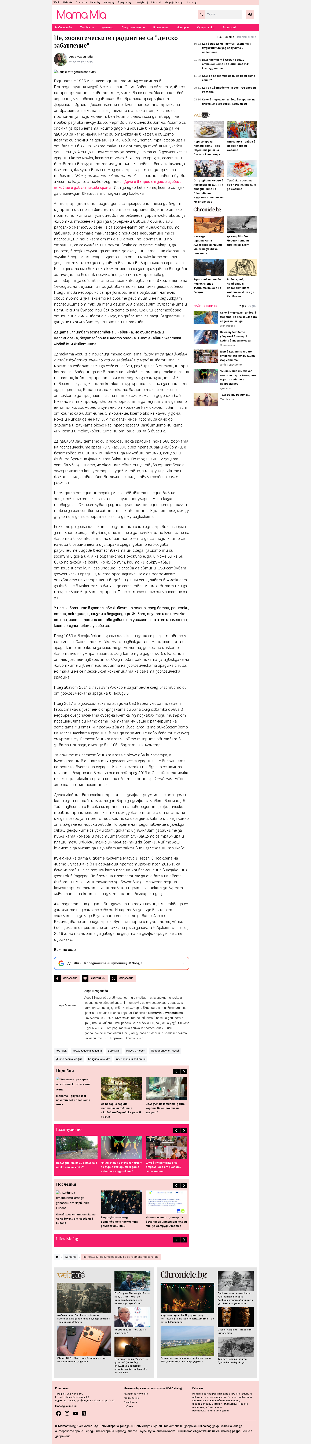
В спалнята (160, 27)
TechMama (87, 27)
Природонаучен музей (165, 1050)
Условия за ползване (136, 1393)
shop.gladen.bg (173, 2)
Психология (227, 345)
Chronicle (81, 2)
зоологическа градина (87, 1050)
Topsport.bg (124, 2)
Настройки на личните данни (210, 1410)
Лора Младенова (81, 57)
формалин (114, 1050)
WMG (56, 2)
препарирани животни (131, 1059)
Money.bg (108, 2)
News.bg (95, 2)
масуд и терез (135, 1050)
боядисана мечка (99, 1059)
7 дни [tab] (242, 306)
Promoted (229, 27)
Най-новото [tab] (225, 37)
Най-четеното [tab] (246, 37)
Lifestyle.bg (141, 2)
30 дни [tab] (252, 306)
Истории (183, 27)
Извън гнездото (231, 364)
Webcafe (68, 2)
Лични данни (131, 1398)
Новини (128, 1406)
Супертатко (205, 27)
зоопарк (61, 1050)
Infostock (156, 2)
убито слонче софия (69, 1059)
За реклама (130, 1402)
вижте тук (215, 1407)
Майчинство (63, 27)
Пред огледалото (133, 27)
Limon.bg (191, 2)
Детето (107, 27)
